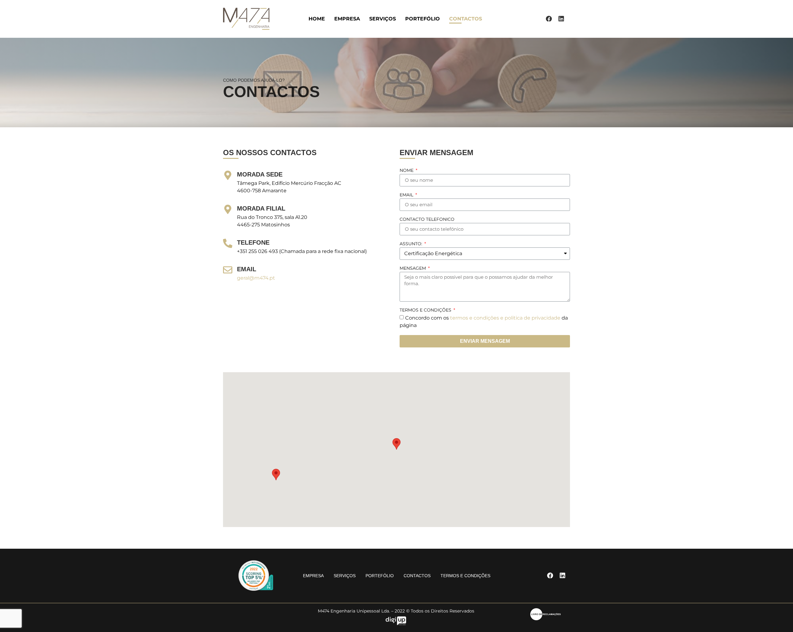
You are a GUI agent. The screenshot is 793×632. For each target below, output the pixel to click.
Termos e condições (426, 310)
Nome (407, 170)
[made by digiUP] (396, 624)
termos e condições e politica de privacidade (505, 317)
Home (317, 19)
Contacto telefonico (427, 219)
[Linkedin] (561, 19)
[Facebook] (549, 19)
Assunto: (411, 244)
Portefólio (422, 19)
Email (407, 195)
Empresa (347, 19)
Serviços (382, 19)
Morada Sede (260, 174)
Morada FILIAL (261, 208)
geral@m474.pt (256, 278)
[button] (396, 444)
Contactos (465, 19)
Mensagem (413, 268)
